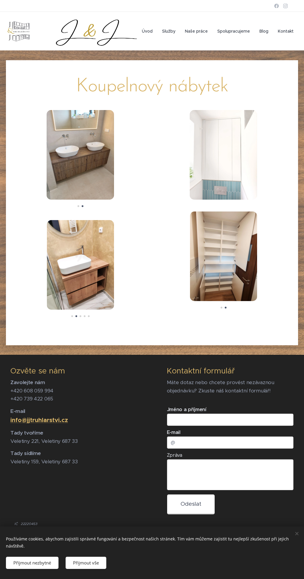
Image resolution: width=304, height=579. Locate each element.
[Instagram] (285, 6)
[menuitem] (148, 31)
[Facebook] (276, 6)
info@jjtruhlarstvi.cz (39, 420)
